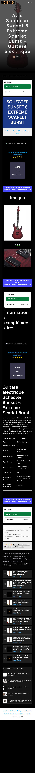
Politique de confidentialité (24, 711)
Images (7, 532)
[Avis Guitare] (8, 2)
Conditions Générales (10, 711)
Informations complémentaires (13, 534)
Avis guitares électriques (19, 75)
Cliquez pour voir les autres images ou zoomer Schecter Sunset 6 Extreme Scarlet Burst (17, 282)
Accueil (5, 75)
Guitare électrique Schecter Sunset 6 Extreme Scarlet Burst (17, 538)
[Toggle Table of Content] (29, 527)
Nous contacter (19, 713)
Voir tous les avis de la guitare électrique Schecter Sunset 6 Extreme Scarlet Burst (17, 188)
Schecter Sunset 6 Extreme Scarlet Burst (17, 112)
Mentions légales (9, 713)
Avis (9, 75)
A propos (28, 713)
